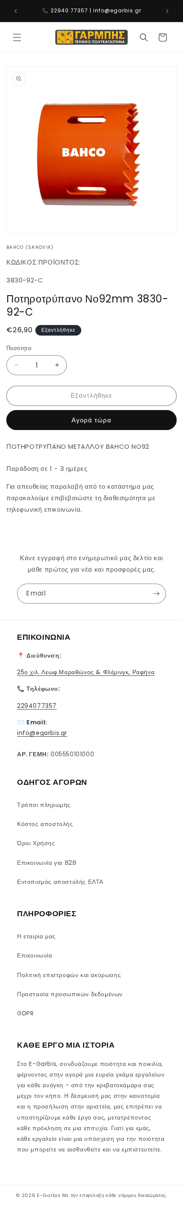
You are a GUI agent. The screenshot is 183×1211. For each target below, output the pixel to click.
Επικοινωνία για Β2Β (46, 862)
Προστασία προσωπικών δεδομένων (70, 994)
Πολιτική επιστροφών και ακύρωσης (69, 975)
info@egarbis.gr (42, 733)
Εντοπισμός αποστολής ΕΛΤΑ (60, 882)
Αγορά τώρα (91, 420)
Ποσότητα (18, 348)
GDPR (25, 1013)
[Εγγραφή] (156, 594)
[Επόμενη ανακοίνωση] (167, 11)
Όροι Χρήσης (36, 843)
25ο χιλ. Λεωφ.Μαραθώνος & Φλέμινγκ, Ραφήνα (85, 672)
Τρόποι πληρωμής (44, 805)
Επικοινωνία (34, 955)
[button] (17, 37)
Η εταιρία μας (36, 936)
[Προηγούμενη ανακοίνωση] (15, 11)
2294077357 (37, 705)
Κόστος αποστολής (45, 824)
